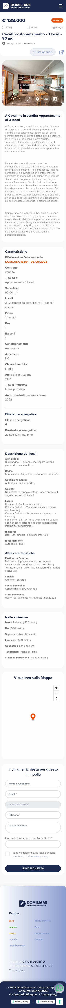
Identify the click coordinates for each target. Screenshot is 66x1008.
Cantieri (13, 939)
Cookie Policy (46, 1001)
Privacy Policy (21, 1001)
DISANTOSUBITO (33, 961)
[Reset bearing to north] (56, 698)
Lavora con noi (41, 933)
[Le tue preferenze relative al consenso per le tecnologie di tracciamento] (59, 1001)
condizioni (18, 857)
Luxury (12, 933)
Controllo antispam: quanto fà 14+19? (29, 838)
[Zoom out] (56, 693)
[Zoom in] (56, 687)
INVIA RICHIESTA (33, 868)
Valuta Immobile (42, 920)
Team (37, 927)
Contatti (38, 939)
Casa (11, 920)
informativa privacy (37, 857)
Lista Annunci (43, 52)
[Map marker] (33, 717)
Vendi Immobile (17, 945)
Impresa (13, 927)
